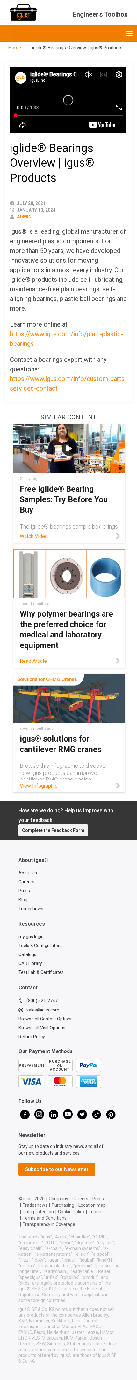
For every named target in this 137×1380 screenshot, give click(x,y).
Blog (22, 899)
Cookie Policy (71, 1211)
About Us (27, 872)
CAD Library (30, 963)
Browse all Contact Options (45, 1018)
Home (14, 48)
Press (24, 890)
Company (58, 1198)
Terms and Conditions (45, 1218)
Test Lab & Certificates (41, 972)
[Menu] (129, 33)
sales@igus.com (42, 1009)
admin (24, 216)
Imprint (96, 1211)
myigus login (31, 936)
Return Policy (31, 1036)
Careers (26, 881)
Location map (92, 1205)
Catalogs (27, 954)
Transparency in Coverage (49, 1224)
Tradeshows (30, 908)
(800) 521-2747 (42, 1000)
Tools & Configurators (40, 945)
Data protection (38, 1211)
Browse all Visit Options (41, 1027)
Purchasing (63, 1205)
